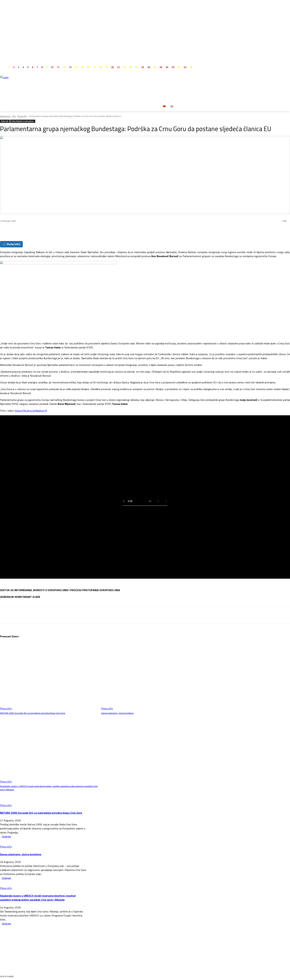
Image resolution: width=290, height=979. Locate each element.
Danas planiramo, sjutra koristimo (117, 713)
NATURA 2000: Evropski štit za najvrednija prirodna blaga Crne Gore (32, 713)
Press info (22, 116)
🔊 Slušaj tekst (11, 244)
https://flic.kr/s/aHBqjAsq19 (31, 411)
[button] (179, 106)
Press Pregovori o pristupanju (22, 121)
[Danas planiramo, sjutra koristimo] (150, 676)
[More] (80, 229)
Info (14, 116)
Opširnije (6, 836)
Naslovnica (5, 116)
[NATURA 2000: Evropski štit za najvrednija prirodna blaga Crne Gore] (49, 676)
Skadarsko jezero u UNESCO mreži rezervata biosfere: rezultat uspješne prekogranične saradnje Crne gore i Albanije (38, 898)
